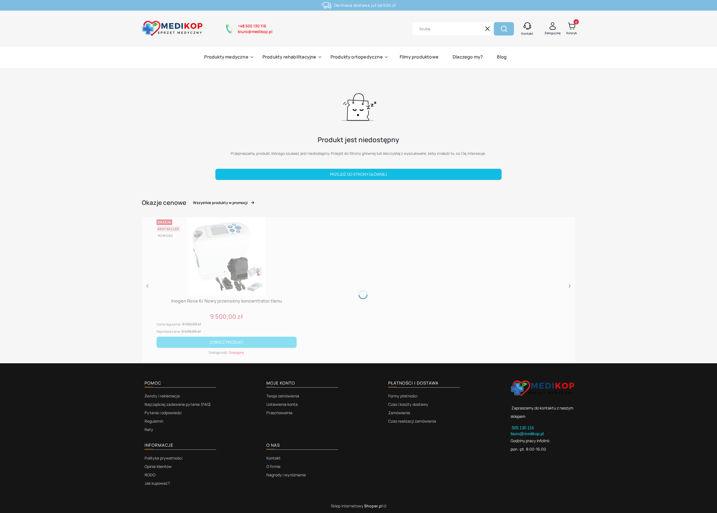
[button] (504, 29)
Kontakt (273, 458)
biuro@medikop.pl (527, 433)
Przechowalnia (279, 412)
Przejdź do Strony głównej (358, 174)
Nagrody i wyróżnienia (286, 474)
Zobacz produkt (226, 342)
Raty (149, 429)
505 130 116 (523, 427)
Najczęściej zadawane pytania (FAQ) (178, 404)
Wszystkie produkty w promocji (220, 202)
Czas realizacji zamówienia (412, 421)
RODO (150, 474)
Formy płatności (402, 396)
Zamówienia (399, 412)
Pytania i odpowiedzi (163, 412)
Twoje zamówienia (282, 396)
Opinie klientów (158, 466)
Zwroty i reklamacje (162, 396)
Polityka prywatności (163, 458)
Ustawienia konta (282, 404)
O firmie (273, 466)
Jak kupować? (157, 483)
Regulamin (154, 421)
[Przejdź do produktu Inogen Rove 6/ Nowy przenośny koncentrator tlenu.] (227, 256)
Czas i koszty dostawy (408, 404)
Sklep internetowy (357, 506)
